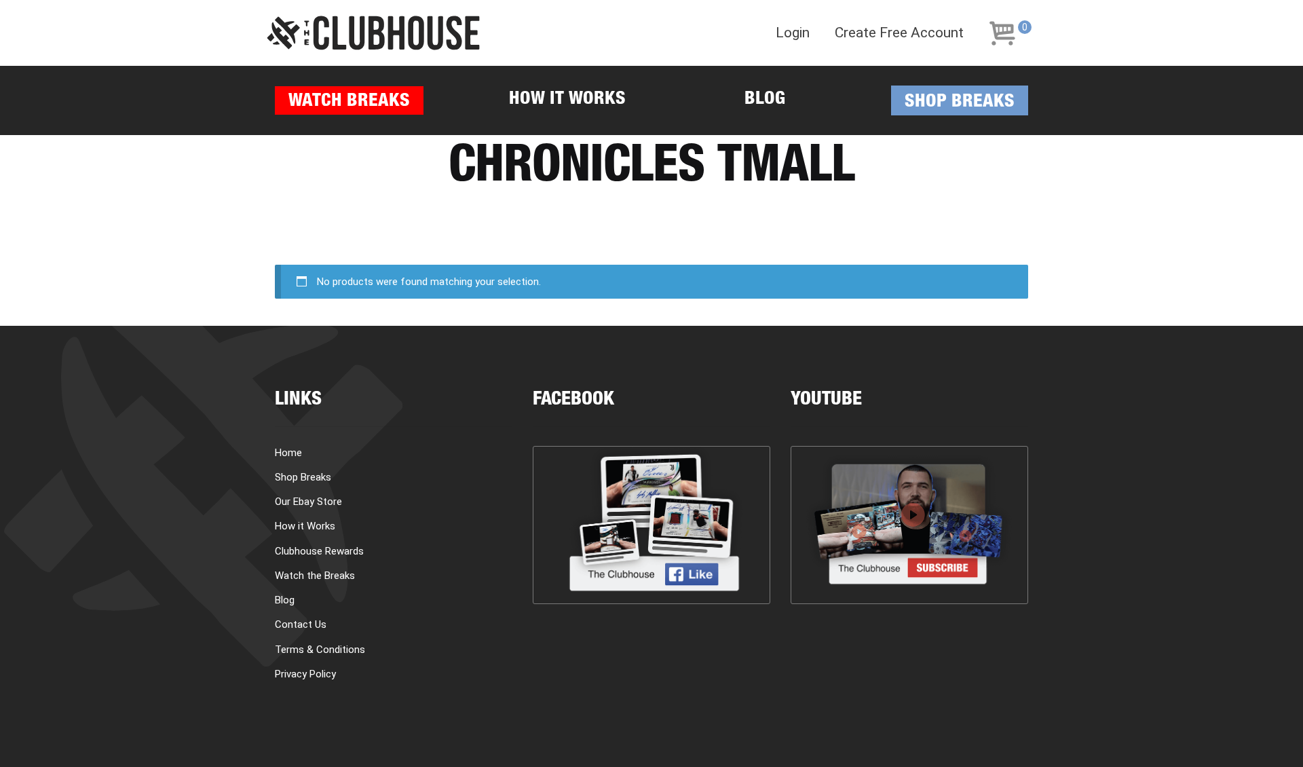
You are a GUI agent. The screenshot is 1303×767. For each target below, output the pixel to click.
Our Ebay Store (308, 501)
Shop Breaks (960, 103)
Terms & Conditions (320, 649)
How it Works (567, 100)
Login (793, 33)
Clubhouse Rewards (319, 551)
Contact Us (300, 624)
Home (288, 453)
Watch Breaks (349, 102)
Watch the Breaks (315, 575)
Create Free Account (899, 33)
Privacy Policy (305, 674)
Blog (764, 100)
